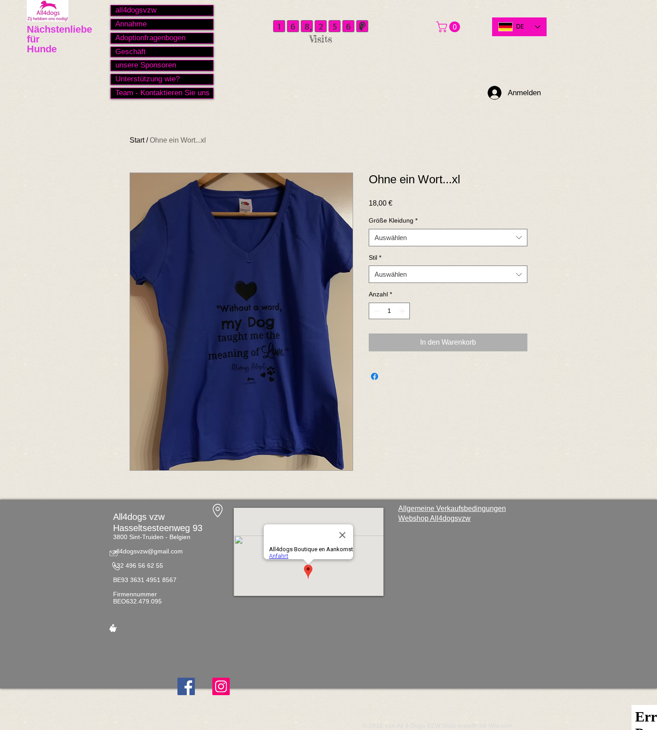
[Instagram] (221, 686)
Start (137, 140)
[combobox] (448, 237)
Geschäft (130, 51)
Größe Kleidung (393, 220)
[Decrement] (375, 311)
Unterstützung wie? (147, 79)
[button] (449, 26)
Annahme (131, 24)
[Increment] (403, 311)
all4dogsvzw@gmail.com (148, 551)
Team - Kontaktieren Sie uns (162, 93)
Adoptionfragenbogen (150, 38)
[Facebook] (186, 686)
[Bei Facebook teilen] (374, 376)
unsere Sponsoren (145, 65)
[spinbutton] (389, 311)
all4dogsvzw (135, 10)
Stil (375, 257)
